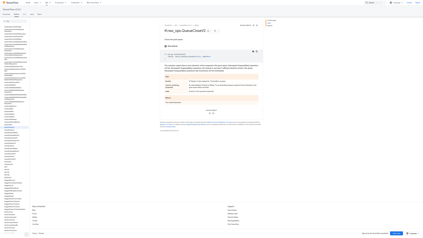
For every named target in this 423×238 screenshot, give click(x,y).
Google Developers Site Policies (195, 124)
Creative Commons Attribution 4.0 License (219, 122)
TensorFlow (168, 25)
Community (75, 3)
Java (32, 14)
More (40, 14)
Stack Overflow (233, 217)
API (46, 3)
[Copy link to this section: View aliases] (180, 46)
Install (28, 3)
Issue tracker (232, 210)
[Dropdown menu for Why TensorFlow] (101, 2)
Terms (34, 233)
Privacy (41, 233)
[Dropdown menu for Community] (82, 2)
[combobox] (375, 3)
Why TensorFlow (93, 3)
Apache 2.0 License (166, 124)
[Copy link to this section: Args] (171, 76)
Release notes (233, 214)
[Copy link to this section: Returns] (173, 98)
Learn (36, 3)
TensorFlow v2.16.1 (12, 9)
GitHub (409, 3)
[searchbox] (15, 21)
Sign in (417, 3)
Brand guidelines (233, 221)
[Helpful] (253, 25)
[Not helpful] (257, 25)
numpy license (170, 126)
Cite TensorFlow (233, 224)
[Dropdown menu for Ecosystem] (66, 2)
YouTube (35, 224)
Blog (33, 210)
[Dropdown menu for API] (50, 2)
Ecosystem (59, 3)
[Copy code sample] (257, 51)
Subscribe (396, 233)
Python (16, 14)
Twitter (34, 221)
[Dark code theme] (253, 51)
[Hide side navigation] (26, 234)
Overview (6, 14)
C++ (24, 14)
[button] (211, 46)
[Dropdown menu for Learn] (41, 2)
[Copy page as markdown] (215, 31)
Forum (34, 214)
